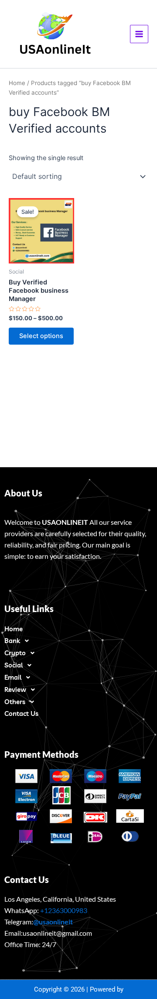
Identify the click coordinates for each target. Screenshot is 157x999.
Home (17, 82)
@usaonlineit (53, 921)
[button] (78, 641)
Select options (41, 336)
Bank (12, 640)
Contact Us (21, 713)
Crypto (15, 653)
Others (14, 702)
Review (15, 689)
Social (13, 665)
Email (12, 677)
